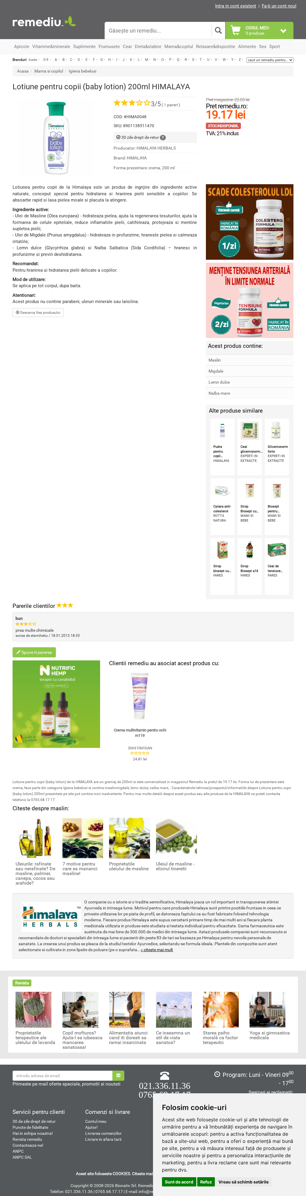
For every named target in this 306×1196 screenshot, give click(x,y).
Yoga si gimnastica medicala (270, 1035)
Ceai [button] (127, 46)
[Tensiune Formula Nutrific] (249, 300)
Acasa (23, 71)
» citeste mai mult (157, 949)
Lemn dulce (219, 382)
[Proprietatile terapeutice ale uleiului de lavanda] (33, 1009)
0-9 (45, 60)
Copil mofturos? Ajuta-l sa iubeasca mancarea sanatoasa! (82, 1040)
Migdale (216, 371)
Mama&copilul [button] (178, 46)
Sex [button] (262, 46)
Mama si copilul (48, 71)
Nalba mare (219, 393)
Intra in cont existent (235, 6)
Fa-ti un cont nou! (279, 6)
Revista (22, 982)
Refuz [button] (206, 1181)
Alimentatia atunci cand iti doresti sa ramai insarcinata (128, 1038)
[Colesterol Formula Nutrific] (249, 221)
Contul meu (95, 1121)
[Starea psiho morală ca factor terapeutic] (221, 1009)
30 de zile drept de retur (34, 1121)
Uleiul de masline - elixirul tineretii (175, 866)
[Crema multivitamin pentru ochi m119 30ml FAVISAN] (140, 696)
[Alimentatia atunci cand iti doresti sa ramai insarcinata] (127, 1009)
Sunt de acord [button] (179, 1181)
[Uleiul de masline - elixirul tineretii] (176, 837)
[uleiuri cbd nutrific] (56, 704)
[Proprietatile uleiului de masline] (129, 837)
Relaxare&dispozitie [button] (215, 46)
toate (33, 60)
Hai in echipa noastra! (33, 1133)
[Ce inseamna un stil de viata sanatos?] (174, 1009)
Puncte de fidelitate (30, 1127)
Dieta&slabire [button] (148, 46)
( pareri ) (165, 104)
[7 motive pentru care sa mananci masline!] (82, 837)
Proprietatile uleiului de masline (129, 866)
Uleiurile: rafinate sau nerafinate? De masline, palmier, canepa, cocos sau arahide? (35, 874)
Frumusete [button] (109, 46)
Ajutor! (91, 1127)
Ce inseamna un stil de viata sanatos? (173, 1038)
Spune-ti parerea (36, 652)
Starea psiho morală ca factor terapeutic (220, 1038)
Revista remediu (27, 1139)
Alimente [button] (247, 46)
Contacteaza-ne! (28, 1145)
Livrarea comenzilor (103, 1133)
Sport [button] (274, 46)
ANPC (18, 1151)
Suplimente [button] (84, 46)
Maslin (215, 360)
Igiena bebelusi (82, 71)
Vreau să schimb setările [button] (243, 1181)
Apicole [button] (21, 46)
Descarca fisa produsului (39, 312)
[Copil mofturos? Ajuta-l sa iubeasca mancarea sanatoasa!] (80, 1009)
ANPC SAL (22, 1157)
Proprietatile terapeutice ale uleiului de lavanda (35, 1038)
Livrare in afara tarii (103, 1139)
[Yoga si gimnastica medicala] (267, 1009)
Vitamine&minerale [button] (51, 46)
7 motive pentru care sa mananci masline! (79, 869)
